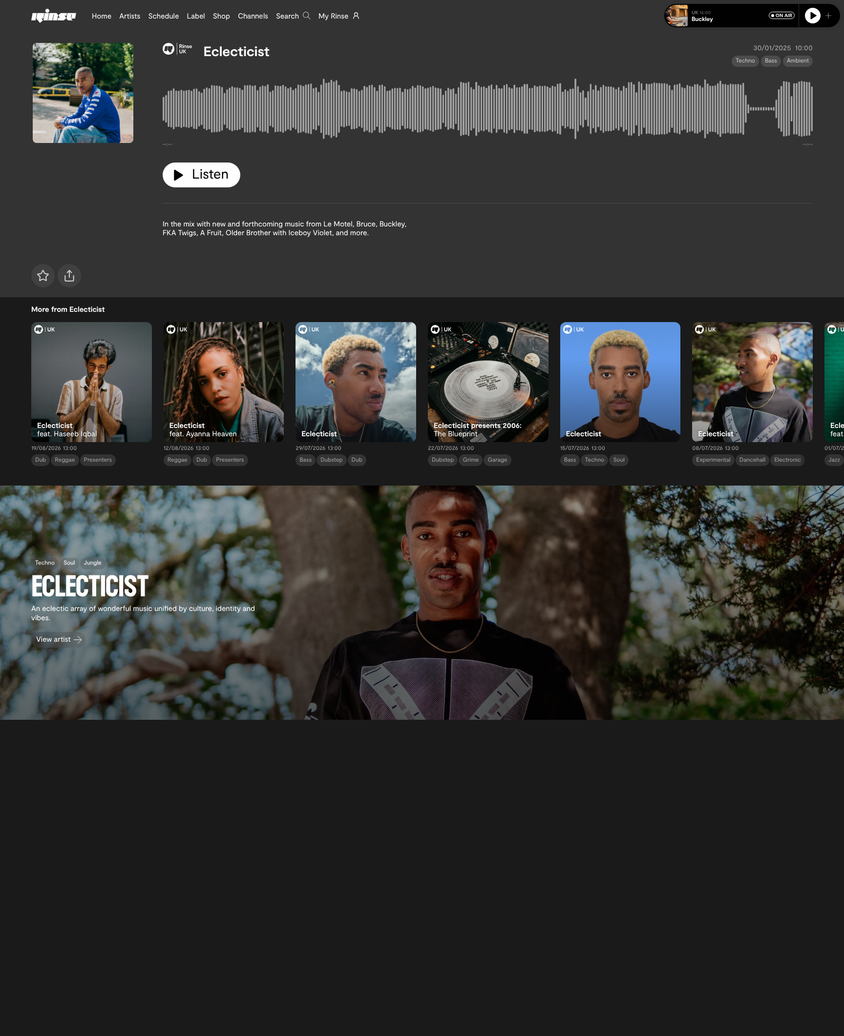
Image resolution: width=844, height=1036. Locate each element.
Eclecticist (237, 50)
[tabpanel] (488, 111)
